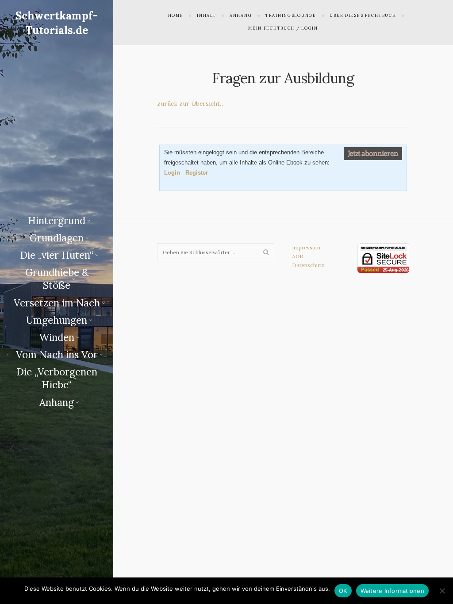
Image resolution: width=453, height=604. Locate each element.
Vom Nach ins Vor (57, 354)
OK (343, 590)
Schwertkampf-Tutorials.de (56, 23)
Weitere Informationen (392, 590)
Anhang (56, 402)
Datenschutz (308, 265)
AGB (297, 256)
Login (172, 172)
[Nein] (442, 590)
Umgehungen (56, 320)
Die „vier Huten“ (56, 255)
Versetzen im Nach (57, 303)
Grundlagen (57, 238)
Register (196, 172)
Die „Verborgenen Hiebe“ (56, 378)
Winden (56, 337)
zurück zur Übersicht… (191, 103)
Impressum (306, 247)
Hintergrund (56, 220)
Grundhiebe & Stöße (56, 278)
